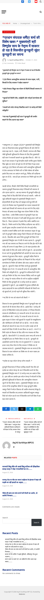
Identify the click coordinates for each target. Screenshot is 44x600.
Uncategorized (8, 32)
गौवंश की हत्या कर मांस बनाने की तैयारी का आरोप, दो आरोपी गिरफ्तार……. (19, 494)
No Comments (9, 63)
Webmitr (22, 594)
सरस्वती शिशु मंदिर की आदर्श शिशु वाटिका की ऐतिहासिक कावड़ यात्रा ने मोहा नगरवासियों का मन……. (21, 467)
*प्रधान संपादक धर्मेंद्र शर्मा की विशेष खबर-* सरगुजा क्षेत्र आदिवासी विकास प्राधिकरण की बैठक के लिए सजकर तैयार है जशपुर (11, 427)
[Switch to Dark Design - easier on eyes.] (40, 1)
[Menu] (4, 12)
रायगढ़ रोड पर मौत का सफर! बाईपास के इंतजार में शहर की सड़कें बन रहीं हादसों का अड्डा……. (21, 481)
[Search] (40, 12)
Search (5, 518)
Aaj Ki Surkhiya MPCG (16, 60)
